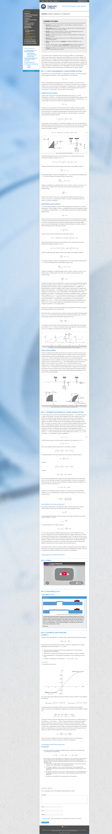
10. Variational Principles (30, 40)
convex (51, 327)
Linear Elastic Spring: (31, 53)
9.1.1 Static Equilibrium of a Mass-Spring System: (30, 51)
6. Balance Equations (29, 23)
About (51, 1)
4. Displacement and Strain (30, 19)
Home (42, 1)
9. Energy (26, 29)
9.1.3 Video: (27, 60)
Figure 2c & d (53, 295)
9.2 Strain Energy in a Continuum (29, 34)
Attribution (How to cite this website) (64, 832)
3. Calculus (26, 18)
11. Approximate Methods (30, 41)
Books (47, 1)
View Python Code (59, 504)
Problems (29, 67)
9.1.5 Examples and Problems (31, 64)
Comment (44, 794)
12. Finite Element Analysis (30, 43)
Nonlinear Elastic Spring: (31, 55)
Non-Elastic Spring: (30, 56)
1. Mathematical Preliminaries (31, 15)
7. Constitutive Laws (29, 24)
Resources (56, 1)
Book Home (27, 13)
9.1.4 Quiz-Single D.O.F (29, 62)
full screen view (31, 70)
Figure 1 (83, 109)
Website (43, 814)
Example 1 (29, 65)
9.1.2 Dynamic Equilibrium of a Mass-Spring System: (30, 59)
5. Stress (26, 21)
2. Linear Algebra (28, 16)
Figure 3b (65, 363)
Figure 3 (47, 358)
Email (43, 810)
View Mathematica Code (47, 504)
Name (43, 807)
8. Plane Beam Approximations (28, 27)
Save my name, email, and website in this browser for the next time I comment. (62, 818)
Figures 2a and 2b (46, 314)
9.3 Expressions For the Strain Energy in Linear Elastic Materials (30, 37)
